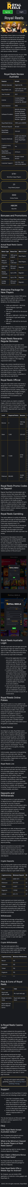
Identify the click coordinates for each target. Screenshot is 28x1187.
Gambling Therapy (14, 1084)
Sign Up (7, 12)
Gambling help (20, 1081)
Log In (21, 12)
